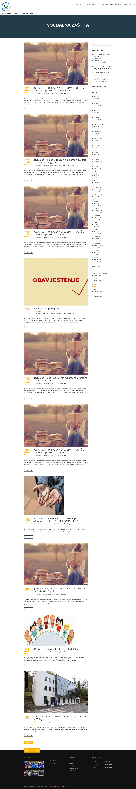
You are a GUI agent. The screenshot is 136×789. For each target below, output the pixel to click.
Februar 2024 (97, 131)
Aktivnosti (46, 93)
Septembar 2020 (98, 217)
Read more (29, 108)
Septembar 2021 (98, 194)
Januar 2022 (97, 185)
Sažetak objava (98, 291)
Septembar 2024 (98, 124)
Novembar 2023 (98, 138)
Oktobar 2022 (97, 166)
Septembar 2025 (98, 108)
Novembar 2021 (98, 189)
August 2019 (97, 247)
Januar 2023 (97, 159)
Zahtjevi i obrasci (121, 4)
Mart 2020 (96, 231)
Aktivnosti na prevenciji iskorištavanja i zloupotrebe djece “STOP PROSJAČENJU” (56, 520)
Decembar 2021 (98, 187)
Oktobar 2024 (97, 122)
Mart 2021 (96, 203)
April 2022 (96, 178)
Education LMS (52, 786)
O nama (82, 4)
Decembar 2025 (98, 103)
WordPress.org (98, 296)
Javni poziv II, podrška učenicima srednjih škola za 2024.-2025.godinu (60, 590)
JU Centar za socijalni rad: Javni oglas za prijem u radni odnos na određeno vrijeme (102, 68)
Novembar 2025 (98, 105)
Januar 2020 (97, 236)
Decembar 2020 (98, 210)
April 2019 (96, 255)
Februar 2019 (97, 259)
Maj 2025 (96, 110)
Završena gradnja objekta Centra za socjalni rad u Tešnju (60, 718)
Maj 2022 (96, 175)
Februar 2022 (97, 182)
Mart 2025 (96, 115)
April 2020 (96, 229)
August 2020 (97, 220)
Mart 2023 (96, 154)
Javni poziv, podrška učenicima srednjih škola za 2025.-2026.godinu (60, 379)
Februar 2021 (97, 206)
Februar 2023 (97, 157)
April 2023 (96, 152)
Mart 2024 (96, 129)
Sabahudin (38, 93)
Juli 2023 (96, 147)
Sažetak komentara (99, 294)
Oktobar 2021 (97, 192)
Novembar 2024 (98, 119)
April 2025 (96, 112)
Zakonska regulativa (105, 4)
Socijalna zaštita (61, 93)
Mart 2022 (96, 180)
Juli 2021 (96, 199)
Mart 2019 (96, 257)
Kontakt (132, 4)
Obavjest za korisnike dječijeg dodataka (56, 649)
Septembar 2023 (98, 143)
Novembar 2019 (98, 241)
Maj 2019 (96, 252)
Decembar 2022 (98, 161)
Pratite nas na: (29, 750)
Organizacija (91, 4)
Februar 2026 (97, 101)
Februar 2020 (97, 234)
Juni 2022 (96, 173)
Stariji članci (29, 742)
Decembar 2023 (98, 136)
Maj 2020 (96, 227)
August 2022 (97, 171)
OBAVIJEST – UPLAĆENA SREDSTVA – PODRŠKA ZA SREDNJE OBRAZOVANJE (59, 233)
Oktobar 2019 (97, 243)
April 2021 (96, 201)
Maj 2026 (96, 96)
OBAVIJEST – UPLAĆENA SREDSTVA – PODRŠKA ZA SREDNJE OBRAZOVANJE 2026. (59, 89)
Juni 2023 (96, 150)
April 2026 (96, 98)
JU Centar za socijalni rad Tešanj (19, 14)
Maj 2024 (96, 126)
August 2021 (97, 196)
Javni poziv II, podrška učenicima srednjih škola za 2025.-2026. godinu (60, 161)
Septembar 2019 (98, 245)
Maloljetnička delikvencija (47, 313)
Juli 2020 (96, 222)
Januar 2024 (97, 133)
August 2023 (97, 145)
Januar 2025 (97, 117)
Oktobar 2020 (97, 215)
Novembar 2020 (98, 213)
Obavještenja (53, 93)
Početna (75, 4)
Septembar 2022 (98, 168)
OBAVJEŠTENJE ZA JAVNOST (49, 308)
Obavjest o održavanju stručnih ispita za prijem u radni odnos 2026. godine (102, 56)
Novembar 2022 (98, 164)
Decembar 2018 (98, 261)
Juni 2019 (96, 250)
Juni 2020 (96, 224)
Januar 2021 (97, 208)
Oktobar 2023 (97, 140)
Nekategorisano (54, 165)
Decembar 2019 (98, 238)
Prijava (95, 289)
